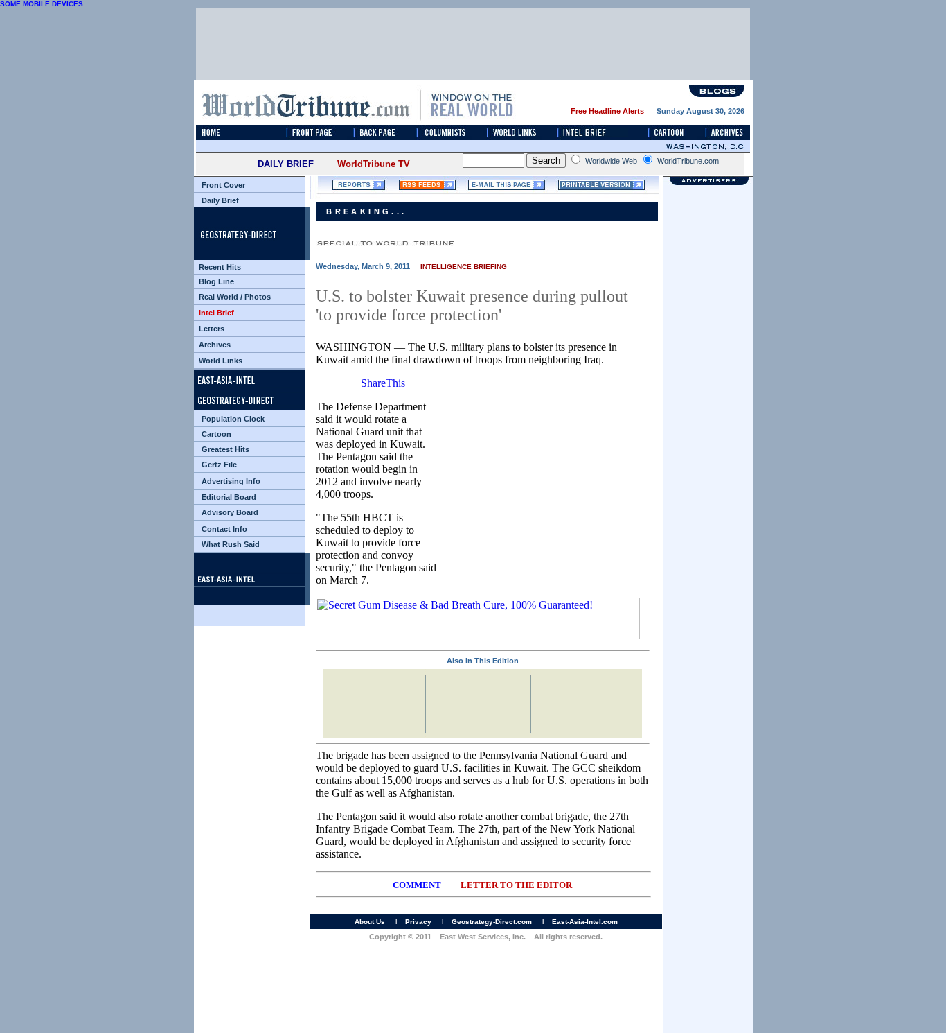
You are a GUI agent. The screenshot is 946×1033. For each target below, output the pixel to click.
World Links (220, 360)
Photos (257, 297)
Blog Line (216, 281)
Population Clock (233, 419)
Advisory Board (230, 512)
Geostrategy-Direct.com (492, 922)
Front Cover (223, 185)
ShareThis (383, 383)
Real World (218, 297)
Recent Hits (220, 267)
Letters (211, 328)
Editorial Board (229, 497)
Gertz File (219, 464)
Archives (215, 344)
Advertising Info (231, 481)
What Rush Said (231, 544)
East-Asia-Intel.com (585, 922)
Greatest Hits (225, 449)
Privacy (418, 922)
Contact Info (224, 529)
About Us (370, 922)
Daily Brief (220, 200)
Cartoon (216, 434)
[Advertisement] (707, 825)
